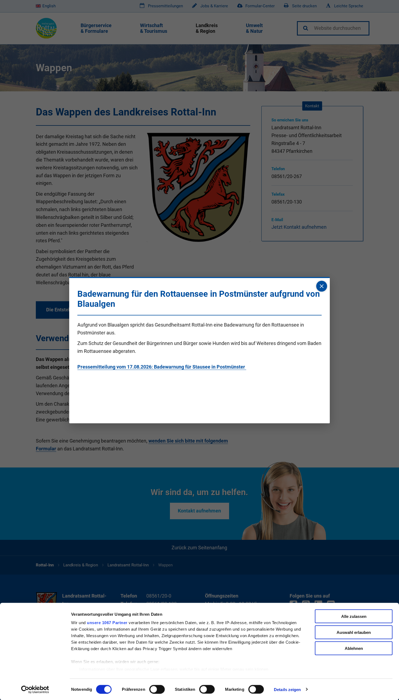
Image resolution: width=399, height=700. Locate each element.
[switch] (157, 689)
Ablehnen (354, 648)
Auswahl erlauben (354, 632)
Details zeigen (287, 689)
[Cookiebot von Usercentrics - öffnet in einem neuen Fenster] (35, 689)
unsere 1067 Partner (107, 622)
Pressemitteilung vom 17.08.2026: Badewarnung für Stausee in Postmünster (161, 367)
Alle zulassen (353, 616)
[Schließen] (321, 286)
